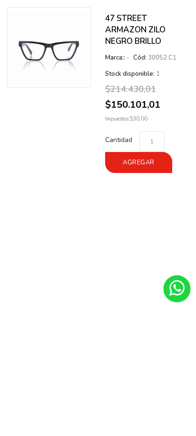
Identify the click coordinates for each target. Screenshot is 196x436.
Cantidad (118, 139)
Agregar (139, 162)
